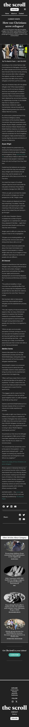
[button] (3, 506)
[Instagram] (13, 702)
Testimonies (14, 695)
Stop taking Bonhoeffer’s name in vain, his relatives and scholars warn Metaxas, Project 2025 (14, 607)
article (18, 492)
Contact (21, 13)
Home (7, 13)
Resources (14, 693)
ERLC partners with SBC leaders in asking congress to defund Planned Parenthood (14, 580)
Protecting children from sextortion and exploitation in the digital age (14, 555)
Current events (14, 19)
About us (14, 13)
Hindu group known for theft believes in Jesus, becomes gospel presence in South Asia (14, 634)
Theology (14, 691)
